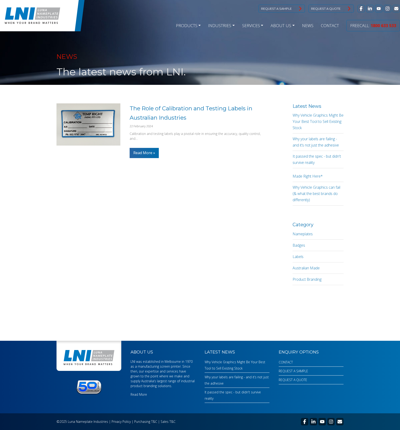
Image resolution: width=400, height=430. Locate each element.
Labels (298, 256)
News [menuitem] (307, 25)
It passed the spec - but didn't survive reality (317, 159)
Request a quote (326, 8)
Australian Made (306, 268)
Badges (299, 245)
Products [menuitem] (186, 25)
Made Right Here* (308, 176)
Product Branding (307, 279)
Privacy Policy (121, 421)
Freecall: (373, 25)
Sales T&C (168, 421)
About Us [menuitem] (281, 25)
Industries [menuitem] (219, 25)
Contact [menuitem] (330, 25)
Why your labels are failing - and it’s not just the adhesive (316, 142)
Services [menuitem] (251, 25)
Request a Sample (276, 8)
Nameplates (303, 233)
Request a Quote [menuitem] (293, 380)
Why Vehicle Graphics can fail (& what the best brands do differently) (316, 193)
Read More (143, 152)
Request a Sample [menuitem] (293, 371)
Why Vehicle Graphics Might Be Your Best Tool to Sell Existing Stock (318, 121)
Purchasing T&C (145, 421)
